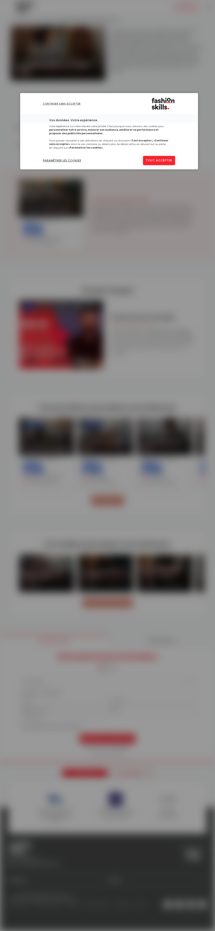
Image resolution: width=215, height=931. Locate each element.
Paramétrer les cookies (62, 160)
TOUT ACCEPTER (159, 160)
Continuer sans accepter (62, 103)
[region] (109, 131)
